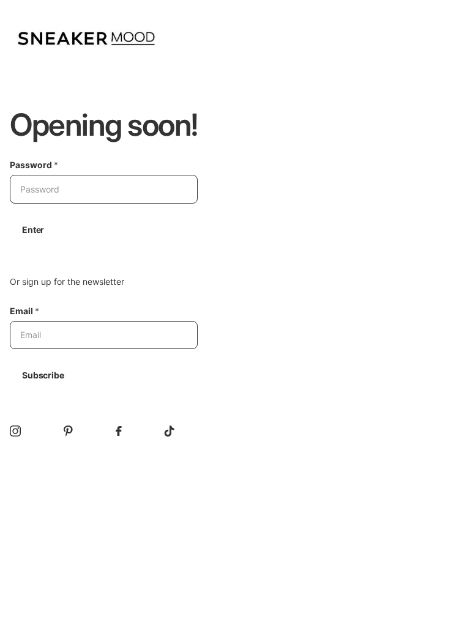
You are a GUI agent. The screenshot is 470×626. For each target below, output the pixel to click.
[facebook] (119, 431)
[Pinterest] (68, 430)
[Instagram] (15, 430)
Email (24, 311)
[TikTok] (169, 430)
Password (34, 165)
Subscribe (43, 375)
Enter (33, 229)
